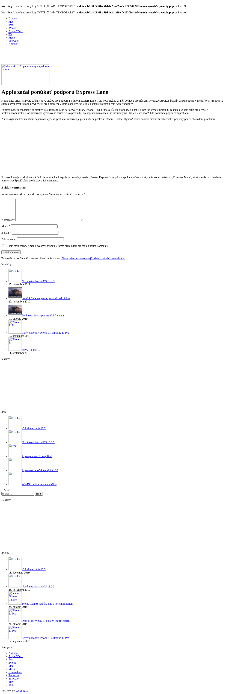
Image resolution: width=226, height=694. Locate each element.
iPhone (12, 28)
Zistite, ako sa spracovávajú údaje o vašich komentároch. (93, 258)
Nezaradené (15, 672)
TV (10, 34)
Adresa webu (8, 239)
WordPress (22, 690)
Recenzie (13, 675)
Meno (5, 226)
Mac (10, 21)
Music (11, 37)
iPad (10, 24)
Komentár (8, 219)
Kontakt (12, 43)
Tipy (11, 681)
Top (10, 684)
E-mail (6, 232)
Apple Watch (15, 31)
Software (13, 40)
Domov (12, 18)
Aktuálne (13, 653)
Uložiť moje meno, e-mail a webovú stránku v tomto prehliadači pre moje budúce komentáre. (57, 245)
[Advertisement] (65, 56)
